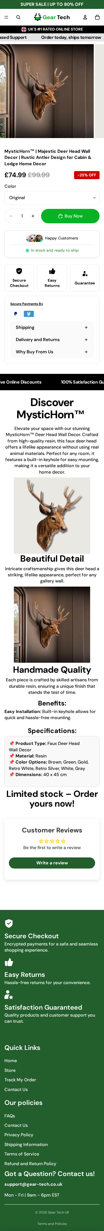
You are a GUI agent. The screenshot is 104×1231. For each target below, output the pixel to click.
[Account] (85, 17)
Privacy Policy (18, 1135)
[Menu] (6, 17)
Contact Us (16, 1089)
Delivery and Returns (38, 339)
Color (10, 186)
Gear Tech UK (58, 1212)
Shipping (25, 327)
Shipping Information (26, 1144)
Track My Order (20, 1080)
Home (10, 1061)
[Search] (18, 17)
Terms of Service (21, 1154)
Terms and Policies (52, 1224)
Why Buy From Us (34, 352)
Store (10, 1070)
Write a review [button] (52, 863)
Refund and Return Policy (30, 1164)
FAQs (9, 1116)
